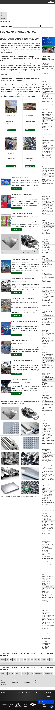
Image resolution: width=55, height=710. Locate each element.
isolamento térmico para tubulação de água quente (48, 479)
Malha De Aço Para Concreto (46, 537)
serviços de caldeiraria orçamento (48, 626)
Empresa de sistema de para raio (20, 26)
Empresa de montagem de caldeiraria (47, 193)
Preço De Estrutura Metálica (47, 554)
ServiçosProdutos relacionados (48, 58)
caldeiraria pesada (47, 586)
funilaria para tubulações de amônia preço (47, 471)
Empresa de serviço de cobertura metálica (47, 112)
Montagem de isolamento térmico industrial (47, 281)
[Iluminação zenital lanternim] (10, 487)
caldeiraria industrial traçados (47, 579)
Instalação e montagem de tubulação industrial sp (48, 334)
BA (35, 659)
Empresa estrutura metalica (47, 77)
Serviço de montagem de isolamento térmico (48, 227)
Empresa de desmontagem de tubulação (46, 238)
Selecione (3, 659)
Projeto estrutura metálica (47, 380)
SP (18, 659)
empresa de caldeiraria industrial (48, 589)
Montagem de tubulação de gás (48, 177)
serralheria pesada (47, 632)
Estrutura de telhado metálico (47, 92)
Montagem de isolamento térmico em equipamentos (48, 290)
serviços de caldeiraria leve (48, 606)
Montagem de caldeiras (48, 186)
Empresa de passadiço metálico (47, 109)
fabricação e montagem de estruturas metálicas (48, 449)
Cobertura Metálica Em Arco (48, 441)
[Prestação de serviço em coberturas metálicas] (10, 473)
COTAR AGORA (29, 129)
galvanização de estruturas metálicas (47, 638)
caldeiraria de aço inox (48, 564)
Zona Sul (24, 673)
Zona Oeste (18, 673)
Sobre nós (50, 692)
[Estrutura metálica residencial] (6, 372)
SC (25, 659)
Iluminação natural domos (47, 127)
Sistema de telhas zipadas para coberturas (46, 159)
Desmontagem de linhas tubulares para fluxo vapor (48, 311)
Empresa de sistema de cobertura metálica (47, 115)
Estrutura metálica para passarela (47, 395)
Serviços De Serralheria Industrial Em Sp (48, 506)
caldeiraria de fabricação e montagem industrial (48, 619)
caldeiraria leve (46, 581)
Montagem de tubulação (48, 168)
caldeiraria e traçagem (48, 569)
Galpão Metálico (46, 556)
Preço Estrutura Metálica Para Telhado (47, 531)
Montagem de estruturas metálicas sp (47, 404)
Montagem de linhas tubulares (47, 294)
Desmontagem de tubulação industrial (47, 250)
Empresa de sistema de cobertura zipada (47, 118)
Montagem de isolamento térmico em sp (48, 277)
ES (14, 659)
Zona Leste (30, 673)
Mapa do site (50, 696)
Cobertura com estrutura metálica (47, 74)
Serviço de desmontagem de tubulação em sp (46, 246)
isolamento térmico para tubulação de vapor (47, 488)
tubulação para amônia (48, 500)
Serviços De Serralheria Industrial (48, 510)
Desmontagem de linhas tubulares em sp (48, 303)
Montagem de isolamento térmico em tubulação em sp (48, 223)
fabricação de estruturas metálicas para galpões (47, 461)
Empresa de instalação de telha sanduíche (47, 102)
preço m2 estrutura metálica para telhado (47, 468)
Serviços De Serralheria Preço (47, 516)
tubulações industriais (48, 502)
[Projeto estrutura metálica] (10, 242)
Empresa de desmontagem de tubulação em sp (46, 242)
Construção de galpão (48, 66)
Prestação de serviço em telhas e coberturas (48, 140)
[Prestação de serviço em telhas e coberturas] (30, 473)
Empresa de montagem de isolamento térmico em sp (47, 219)
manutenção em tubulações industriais (48, 634)
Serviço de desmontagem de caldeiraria (46, 373)
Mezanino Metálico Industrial (46, 432)
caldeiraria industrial (47, 576)
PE (32, 659)
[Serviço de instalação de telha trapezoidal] (30, 458)
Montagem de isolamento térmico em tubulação (48, 215)
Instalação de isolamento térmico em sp (48, 348)
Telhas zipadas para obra (34, 26)
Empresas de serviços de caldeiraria (47, 184)
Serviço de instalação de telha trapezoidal (47, 149)
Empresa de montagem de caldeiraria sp (47, 196)
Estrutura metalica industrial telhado (47, 124)
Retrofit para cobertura (45, 143)
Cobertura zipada (46, 86)
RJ (7, 659)
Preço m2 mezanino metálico (47, 426)
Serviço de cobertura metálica (47, 146)
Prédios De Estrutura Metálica (47, 513)
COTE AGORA (11, 129)
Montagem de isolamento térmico (47, 208)
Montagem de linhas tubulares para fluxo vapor (47, 307)
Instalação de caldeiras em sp (46, 338)
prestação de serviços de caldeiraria (48, 616)
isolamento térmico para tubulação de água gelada (48, 475)
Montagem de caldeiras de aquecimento (48, 189)
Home (45, 692)
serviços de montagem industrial (47, 610)
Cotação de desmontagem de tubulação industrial (47, 273)
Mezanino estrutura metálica (47, 411)
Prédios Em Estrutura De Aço (47, 522)
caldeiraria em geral (47, 571)
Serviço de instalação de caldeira (47, 352)
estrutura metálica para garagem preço (47, 464)
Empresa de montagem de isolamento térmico (47, 211)
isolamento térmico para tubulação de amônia (47, 484)
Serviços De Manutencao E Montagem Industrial (47, 547)
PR (21, 659)
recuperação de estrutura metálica (47, 644)
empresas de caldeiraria (45, 592)
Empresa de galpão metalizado (47, 99)
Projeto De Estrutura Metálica (47, 525)
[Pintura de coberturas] (30, 413)
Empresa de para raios (47, 71)
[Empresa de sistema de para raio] (10, 428)
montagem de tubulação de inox (48, 598)
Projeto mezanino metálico (46, 429)
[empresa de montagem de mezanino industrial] (6, 311)
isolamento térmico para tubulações (47, 492)
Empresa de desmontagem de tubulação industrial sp (47, 268)
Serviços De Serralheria (45, 551)
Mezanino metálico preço (46, 420)
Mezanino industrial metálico (47, 414)
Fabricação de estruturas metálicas (47, 377)
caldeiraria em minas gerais (47, 574)
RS (28, 659)
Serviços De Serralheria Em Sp (46, 519)
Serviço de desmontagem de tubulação (46, 234)
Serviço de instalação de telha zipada (47, 152)
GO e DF (43, 659)
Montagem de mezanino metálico (47, 423)
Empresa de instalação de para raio (47, 89)
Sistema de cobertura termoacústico (47, 155)
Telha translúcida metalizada (46, 163)
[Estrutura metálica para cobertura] (10, 458)
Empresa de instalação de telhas (47, 105)
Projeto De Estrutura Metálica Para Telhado (47, 559)
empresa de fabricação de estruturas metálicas (48, 445)
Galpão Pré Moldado (47, 561)
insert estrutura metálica (46, 453)
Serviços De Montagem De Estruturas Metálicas (47, 541)
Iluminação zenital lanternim (46, 84)
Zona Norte (11, 673)
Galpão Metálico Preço (48, 544)
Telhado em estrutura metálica (47, 408)
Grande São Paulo (38, 673)
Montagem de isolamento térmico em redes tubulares (48, 286)
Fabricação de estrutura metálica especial (47, 383)
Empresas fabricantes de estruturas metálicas (47, 388)
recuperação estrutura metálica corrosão (47, 647)
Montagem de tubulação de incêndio (48, 174)
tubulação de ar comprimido (46, 498)
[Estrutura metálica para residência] (6, 291)
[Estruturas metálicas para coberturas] (6, 272)
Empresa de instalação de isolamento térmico (47, 358)
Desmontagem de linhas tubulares (48, 297)
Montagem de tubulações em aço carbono (47, 318)
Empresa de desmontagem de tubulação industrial (47, 263)
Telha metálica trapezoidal (45, 64)
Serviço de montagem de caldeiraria (48, 199)
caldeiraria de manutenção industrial (48, 566)
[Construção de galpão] (10, 443)
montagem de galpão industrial (47, 595)
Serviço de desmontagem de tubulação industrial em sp (47, 254)
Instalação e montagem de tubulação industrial (48, 330)
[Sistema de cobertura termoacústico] (30, 487)
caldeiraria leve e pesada (46, 584)
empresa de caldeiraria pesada (48, 623)
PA (51, 659)
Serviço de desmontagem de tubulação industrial (47, 259)
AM (48, 659)
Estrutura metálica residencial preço (47, 398)
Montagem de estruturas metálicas (47, 401)
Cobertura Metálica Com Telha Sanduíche (47, 435)
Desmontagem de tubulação (46, 230)
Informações (49, 694)
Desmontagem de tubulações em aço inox (48, 322)
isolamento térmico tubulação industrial (47, 495)
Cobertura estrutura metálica (46, 26)
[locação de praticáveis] (6, 353)
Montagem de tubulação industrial (48, 171)
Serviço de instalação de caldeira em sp (47, 355)
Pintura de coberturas (48, 132)
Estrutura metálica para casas (47, 392)
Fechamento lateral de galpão (48, 81)
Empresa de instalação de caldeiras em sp (47, 341)
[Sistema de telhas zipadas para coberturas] (30, 443)
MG (11, 659)
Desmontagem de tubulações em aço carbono (47, 326)
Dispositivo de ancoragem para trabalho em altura (47, 95)
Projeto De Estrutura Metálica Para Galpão (47, 528)
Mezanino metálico (46, 417)
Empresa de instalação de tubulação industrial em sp (47, 369)
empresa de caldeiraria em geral (48, 613)
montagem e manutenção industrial (48, 601)
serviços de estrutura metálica (48, 641)
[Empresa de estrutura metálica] (6, 392)
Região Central (4, 673)
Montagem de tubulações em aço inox (48, 315)
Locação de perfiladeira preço (47, 130)
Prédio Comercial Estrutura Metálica (47, 534)
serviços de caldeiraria (48, 604)
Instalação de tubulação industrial (47, 365)
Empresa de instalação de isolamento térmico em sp (47, 361)
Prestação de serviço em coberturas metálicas (47, 136)
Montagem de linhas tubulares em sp (47, 300)
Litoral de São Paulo (48, 673)
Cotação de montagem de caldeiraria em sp (47, 205)
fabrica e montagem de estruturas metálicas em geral (47, 456)
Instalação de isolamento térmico (47, 344)
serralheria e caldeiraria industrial (47, 629)
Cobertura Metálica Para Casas (47, 438)
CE (39, 659)
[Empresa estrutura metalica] (30, 428)
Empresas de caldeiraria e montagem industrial (48, 180)
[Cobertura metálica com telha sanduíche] (6, 334)
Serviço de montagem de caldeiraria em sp (48, 202)
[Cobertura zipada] (10, 413)
